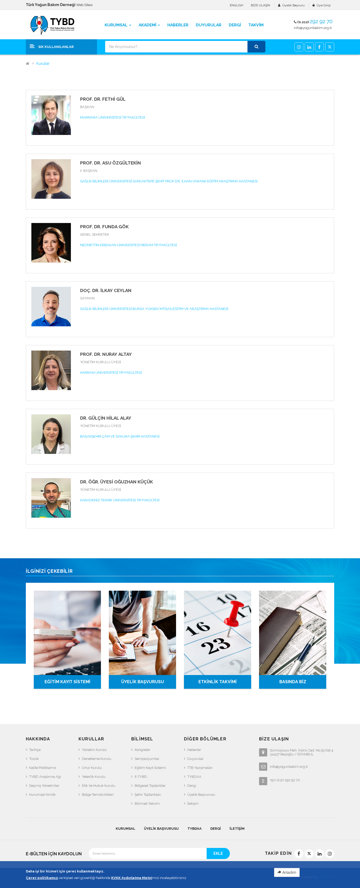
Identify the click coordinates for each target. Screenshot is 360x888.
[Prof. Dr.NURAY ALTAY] (51, 370)
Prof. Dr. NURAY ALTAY (106, 354)
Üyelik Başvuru (293, 5)
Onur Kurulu (92, 768)
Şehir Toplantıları (148, 795)
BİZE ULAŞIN (260, 5)
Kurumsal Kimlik (42, 795)
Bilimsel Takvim (147, 803)
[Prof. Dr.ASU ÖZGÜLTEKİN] (51, 179)
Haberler (194, 750)
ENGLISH (236, 5)
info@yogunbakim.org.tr (313, 28)
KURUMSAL (125, 829)
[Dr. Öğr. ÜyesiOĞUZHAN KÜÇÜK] (51, 497)
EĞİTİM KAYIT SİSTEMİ (67, 681)
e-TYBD (141, 777)
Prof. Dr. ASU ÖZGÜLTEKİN (110, 163)
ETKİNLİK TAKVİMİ (217, 681)
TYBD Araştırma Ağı (45, 777)
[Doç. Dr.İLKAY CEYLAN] (51, 306)
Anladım (288, 872)
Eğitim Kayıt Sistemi (150, 768)
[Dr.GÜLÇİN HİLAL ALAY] (51, 434)
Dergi (191, 786)
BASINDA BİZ (292, 681)
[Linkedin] (309, 46)
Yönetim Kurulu (94, 750)
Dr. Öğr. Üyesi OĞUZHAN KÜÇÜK (116, 481)
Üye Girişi (324, 5)
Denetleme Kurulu (96, 759)
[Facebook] (319, 46)
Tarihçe (35, 750)
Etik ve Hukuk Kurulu (98, 786)
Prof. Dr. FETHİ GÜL (102, 99)
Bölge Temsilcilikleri (98, 795)
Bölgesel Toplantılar (150, 786)
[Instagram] (298, 46)
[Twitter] (329, 46)
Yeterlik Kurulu (93, 777)
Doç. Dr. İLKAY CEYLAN (106, 290)
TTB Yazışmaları (200, 768)
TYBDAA (194, 777)
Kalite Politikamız (42, 768)
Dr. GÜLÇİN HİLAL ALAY (105, 418)
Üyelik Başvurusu (201, 795)
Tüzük (34, 759)
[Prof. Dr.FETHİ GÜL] (51, 115)
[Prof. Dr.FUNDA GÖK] (51, 242)
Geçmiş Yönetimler (44, 786)
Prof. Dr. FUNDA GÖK (104, 226)
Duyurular (195, 759)
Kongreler (142, 750)
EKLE (218, 853)
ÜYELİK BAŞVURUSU (142, 681)
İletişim (193, 803)
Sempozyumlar (147, 759)
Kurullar (43, 63)
